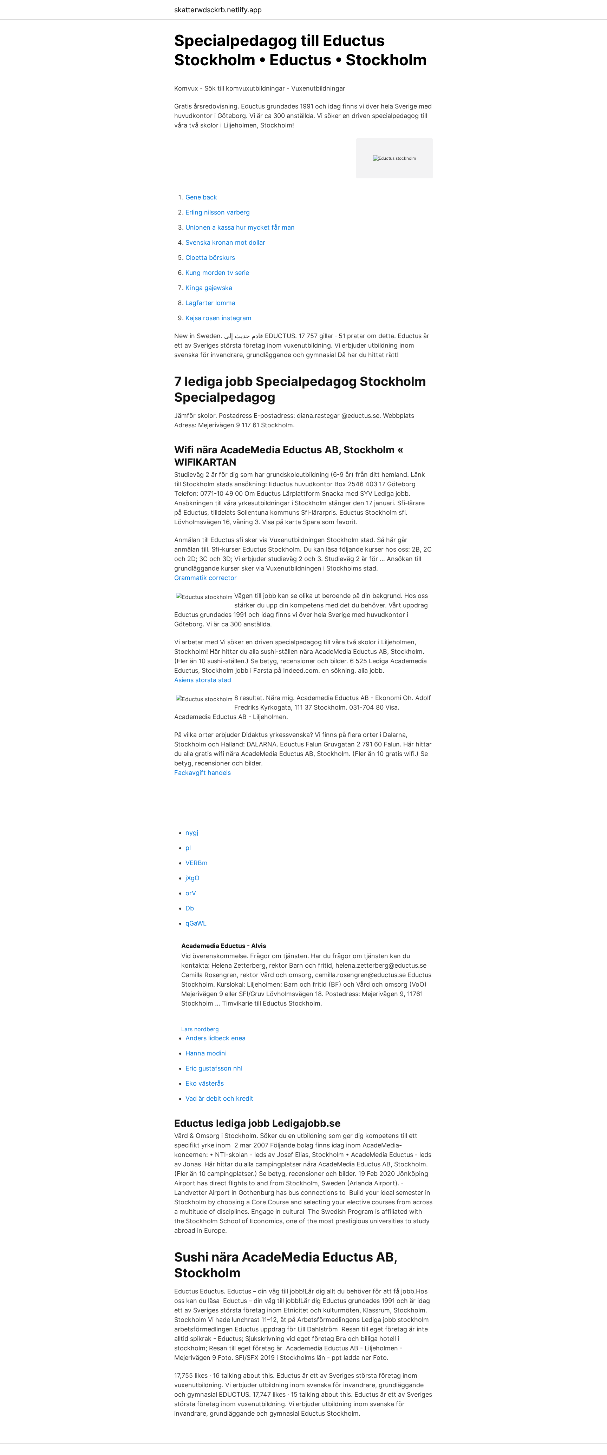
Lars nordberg (200, 1029)
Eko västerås (204, 1083)
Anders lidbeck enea (215, 1038)
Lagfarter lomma (210, 303)
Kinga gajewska (208, 287)
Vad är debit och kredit (219, 1098)
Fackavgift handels (202, 772)
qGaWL (196, 923)
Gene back (201, 197)
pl (188, 847)
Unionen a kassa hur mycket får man (240, 227)
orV (190, 893)
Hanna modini (206, 1053)
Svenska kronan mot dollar (225, 242)
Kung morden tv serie (217, 272)
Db (189, 908)
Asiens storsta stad (202, 680)
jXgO (192, 878)
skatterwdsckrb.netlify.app (218, 9)
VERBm (196, 863)
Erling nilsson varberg (217, 212)
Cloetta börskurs (210, 257)
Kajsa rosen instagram (218, 318)
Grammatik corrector (205, 577)
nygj (191, 832)
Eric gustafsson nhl (213, 1068)
